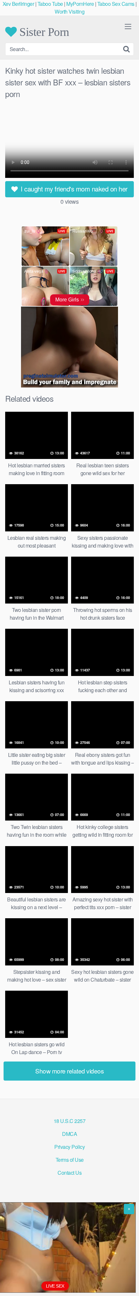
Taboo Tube (50, 3)
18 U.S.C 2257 (70, 1121)
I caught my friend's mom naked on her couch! (73, 190)
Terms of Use (70, 1159)
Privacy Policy (69, 1146)
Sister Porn (43, 32)
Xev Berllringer (18, 3)
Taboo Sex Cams (115, 3)
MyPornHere (80, 3)
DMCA (69, 1134)
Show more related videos (69, 1070)
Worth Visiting (69, 11)
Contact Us (69, 1172)
